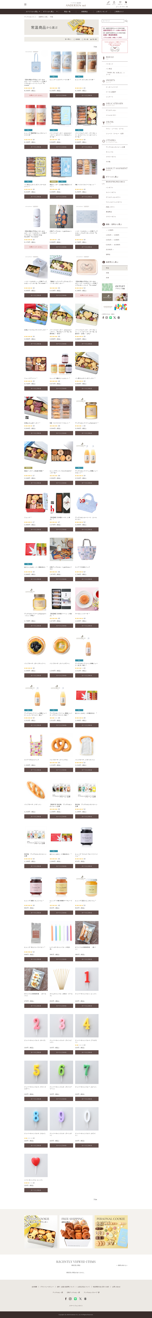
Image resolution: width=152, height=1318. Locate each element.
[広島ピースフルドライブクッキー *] (36, 315)
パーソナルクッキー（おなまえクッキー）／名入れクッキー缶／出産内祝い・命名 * (61, 331)
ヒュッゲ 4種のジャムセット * (60, 378)
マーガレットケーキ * (82, 613)
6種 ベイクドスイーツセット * (60, 423)
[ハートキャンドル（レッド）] (36, 1165)
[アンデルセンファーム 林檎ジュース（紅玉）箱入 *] (87, 645)
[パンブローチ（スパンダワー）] (61, 645)
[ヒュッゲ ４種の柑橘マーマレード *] (61, 886)
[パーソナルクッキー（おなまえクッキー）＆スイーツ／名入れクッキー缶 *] (61, 115)
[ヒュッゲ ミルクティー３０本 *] (61, 62)
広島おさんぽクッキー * (32, 423)
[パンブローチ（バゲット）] (36, 790)
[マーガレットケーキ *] (87, 599)
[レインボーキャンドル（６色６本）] (61, 932)
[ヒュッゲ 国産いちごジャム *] (36, 886)
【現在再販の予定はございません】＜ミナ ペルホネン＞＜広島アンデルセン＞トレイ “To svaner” (86, 283)
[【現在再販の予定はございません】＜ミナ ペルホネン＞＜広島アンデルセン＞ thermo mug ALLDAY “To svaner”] (36, 216)
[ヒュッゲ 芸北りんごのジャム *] (87, 886)
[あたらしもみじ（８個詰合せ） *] (87, 695)
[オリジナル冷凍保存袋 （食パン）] (87, 932)
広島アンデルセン (72, 1292)
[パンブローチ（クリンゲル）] (61, 745)
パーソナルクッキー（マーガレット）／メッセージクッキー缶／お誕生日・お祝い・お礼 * (86, 331)
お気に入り (120, 4)
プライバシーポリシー (47, 1287)
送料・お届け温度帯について (65, 1287)
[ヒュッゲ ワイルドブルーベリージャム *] (87, 836)
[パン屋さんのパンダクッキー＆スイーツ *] (36, 166)
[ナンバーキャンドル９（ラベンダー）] (61, 1119)
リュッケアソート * (30, 378)
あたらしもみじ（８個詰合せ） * (86, 713)
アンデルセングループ (90, 1292)
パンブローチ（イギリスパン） (85, 760)
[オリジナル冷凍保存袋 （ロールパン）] (36, 979)
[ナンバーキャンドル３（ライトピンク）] (61, 1025)
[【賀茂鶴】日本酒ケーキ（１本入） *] (61, 503)
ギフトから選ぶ (48, 11)
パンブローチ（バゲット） (33, 804)
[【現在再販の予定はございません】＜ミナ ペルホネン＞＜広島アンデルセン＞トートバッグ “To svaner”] (36, 62)
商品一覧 (67, 11)
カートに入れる (61, 95)
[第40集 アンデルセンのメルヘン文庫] (36, 836)
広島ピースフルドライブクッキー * (35, 330)
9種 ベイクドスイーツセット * (85, 184)
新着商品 (84, 11)
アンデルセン (57, 1292)
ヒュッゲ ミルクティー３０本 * (60, 79)
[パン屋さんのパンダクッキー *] (87, 363)
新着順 (78, 39)
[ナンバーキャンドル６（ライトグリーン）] (61, 1072)
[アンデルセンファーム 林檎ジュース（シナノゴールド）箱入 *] (36, 695)
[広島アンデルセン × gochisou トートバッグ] (61, 216)
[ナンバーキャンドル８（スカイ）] (36, 1119)
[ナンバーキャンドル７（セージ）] (87, 1072)
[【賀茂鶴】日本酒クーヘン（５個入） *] (61, 599)
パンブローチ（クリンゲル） (59, 760)
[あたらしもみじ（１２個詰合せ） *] (36, 549)
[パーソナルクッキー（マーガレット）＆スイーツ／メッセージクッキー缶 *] (87, 115)
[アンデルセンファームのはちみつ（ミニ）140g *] (36, 599)
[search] (126, 21)
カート (125, 4)
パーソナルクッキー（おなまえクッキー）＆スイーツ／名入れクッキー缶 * (61, 135)
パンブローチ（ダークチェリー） (35, 663)
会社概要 (34, 1287)
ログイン (114, 4)
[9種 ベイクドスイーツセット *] (87, 166)
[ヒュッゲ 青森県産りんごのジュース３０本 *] (36, 115)
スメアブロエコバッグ (31, 760)
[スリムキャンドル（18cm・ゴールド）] (61, 979)
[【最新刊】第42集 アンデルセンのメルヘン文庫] (61, 790)
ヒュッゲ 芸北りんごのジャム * (85, 900)
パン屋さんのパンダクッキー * (85, 378)
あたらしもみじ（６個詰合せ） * (60, 854)
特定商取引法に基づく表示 (101, 1287)
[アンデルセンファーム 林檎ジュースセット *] (87, 453)
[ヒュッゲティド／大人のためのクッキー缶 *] (61, 453)
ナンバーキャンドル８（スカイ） (35, 1133)
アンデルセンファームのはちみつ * (86, 423)
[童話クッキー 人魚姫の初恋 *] (36, 453)
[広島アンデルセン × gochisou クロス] (61, 549)
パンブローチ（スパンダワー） (60, 663)
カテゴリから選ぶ (32, 11)
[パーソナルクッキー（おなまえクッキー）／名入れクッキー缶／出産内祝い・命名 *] (61, 315)
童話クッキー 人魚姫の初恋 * (34, 471)
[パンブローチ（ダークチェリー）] (36, 645)
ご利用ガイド (119, 11)
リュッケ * (27, 517)
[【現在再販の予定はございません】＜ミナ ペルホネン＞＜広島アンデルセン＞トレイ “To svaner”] (87, 267)
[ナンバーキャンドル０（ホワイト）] (87, 1119)
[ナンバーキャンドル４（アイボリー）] (87, 1025)
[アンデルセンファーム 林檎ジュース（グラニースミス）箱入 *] (61, 695)
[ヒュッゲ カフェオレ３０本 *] (87, 62)
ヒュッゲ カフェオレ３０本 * (85, 79)
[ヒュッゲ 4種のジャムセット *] (61, 363)
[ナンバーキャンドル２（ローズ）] (36, 1025)
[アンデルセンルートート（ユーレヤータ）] (87, 503)
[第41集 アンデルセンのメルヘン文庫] (87, 790)
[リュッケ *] (36, 503)
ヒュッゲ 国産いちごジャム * (34, 900)
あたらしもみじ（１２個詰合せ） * (35, 567)
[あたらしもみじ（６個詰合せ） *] (61, 836)
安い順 (86, 39)
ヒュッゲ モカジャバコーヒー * (34, 947)
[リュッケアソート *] (36, 363)
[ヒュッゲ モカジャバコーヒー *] (36, 932)
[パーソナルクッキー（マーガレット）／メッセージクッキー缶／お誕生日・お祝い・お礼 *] (87, 315)
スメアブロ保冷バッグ (82, 567)
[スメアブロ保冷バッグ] (87, 549)
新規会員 (108, 4)
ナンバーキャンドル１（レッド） (86, 994)
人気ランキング (101, 11)
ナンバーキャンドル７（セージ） (86, 1087)
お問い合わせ (116, 1287)
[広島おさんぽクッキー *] (36, 408)
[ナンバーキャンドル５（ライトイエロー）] (36, 1072)
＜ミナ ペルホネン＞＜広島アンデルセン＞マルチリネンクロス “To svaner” (86, 233)
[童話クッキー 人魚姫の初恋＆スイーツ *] (61, 166)
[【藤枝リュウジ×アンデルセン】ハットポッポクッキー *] (61, 267)
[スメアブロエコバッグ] (36, 745)
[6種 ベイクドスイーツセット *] (61, 408)
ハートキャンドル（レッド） (33, 1180)
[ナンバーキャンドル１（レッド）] (87, 979)
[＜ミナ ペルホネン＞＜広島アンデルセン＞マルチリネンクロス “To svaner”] (87, 216)
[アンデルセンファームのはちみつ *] (87, 408)
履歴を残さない (123, 1265)
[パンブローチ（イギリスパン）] (87, 745)
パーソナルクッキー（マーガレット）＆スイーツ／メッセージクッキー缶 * (86, 135)
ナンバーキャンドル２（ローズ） (35, 1040)
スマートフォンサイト (76, 1305)
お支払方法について (84, 1287)
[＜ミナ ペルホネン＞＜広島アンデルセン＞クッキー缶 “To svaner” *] (36, 267)
